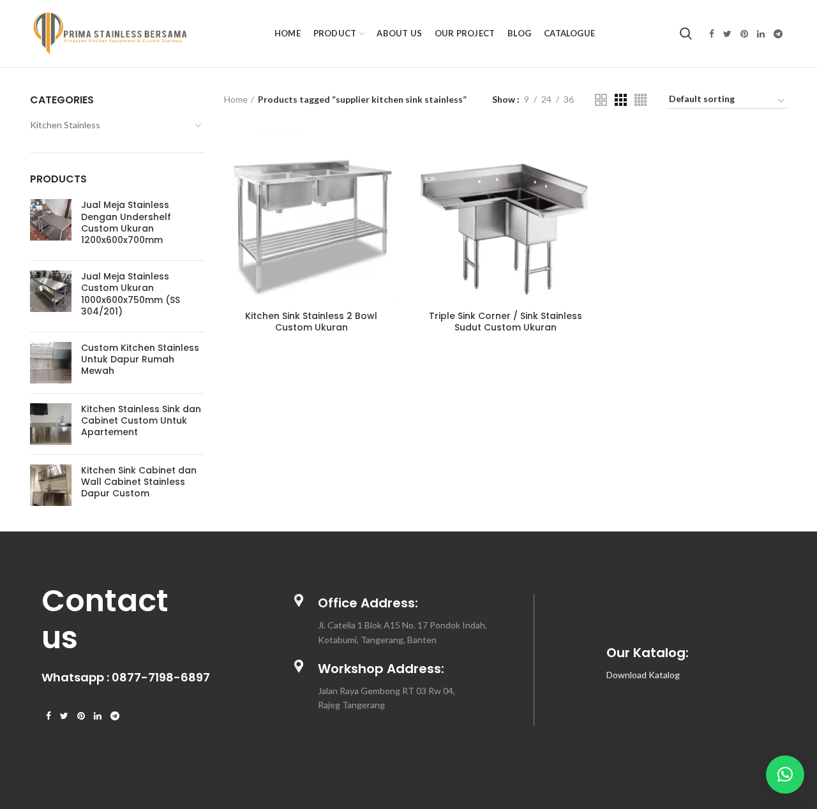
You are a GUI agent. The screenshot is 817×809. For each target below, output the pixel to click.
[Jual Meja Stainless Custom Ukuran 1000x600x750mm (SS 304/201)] (50, 296)
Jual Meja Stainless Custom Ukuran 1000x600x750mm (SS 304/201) (130, 294)
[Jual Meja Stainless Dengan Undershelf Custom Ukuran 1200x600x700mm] (50, 225)
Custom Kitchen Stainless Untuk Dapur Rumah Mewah (140, 359)
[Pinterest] (744, 34)
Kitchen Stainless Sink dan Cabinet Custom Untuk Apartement (141, 420)
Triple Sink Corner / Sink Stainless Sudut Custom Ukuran (505, 321)
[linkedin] (761, 34)
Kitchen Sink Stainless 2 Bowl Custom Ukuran (311, 321)
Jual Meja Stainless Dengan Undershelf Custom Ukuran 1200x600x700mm (126, 222)
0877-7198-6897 (161, 677)
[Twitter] (727, 34)
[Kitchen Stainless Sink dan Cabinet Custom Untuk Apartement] (50, 424)
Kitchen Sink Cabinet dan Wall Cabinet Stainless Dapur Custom (139, 482)
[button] (785, 774)
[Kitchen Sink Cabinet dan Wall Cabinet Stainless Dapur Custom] (50, 485)
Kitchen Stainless (65, 124)
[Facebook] (712, 34)
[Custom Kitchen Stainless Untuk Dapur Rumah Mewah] (50, 362)
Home (236, 99)
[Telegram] (778, 34)
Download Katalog (643, 674)
